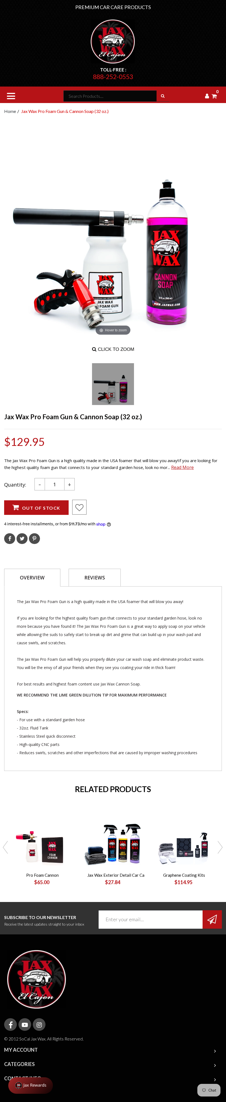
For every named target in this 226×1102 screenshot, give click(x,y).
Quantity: (15, 485)
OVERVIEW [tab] (32, 577)
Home (10, 111)
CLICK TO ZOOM (115, 349)
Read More (182, 467)
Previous (5, 848)
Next (220, 848)
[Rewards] (30, 1085)
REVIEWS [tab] (94, 577)
